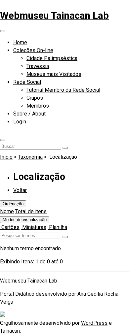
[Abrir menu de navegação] (2, 31)
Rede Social (27, 82)
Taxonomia (30, 157)
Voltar (20, 190)
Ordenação (13, 203)
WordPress (94, 323)
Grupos (34, 98)
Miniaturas (33, 227)
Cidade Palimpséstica (51, 58)
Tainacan (10, 331)
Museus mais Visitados (53, 74)
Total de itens (31, 211)
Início (6, 157)
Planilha (57, 227)
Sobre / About (29, 114)
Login (19, 121)
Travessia (37, 66)
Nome (7, 211)
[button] (2, 140)
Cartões (10, 227)
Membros (37, 106)
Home (20, 42)
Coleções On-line (33, 50)
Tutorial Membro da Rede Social (63, 90)
